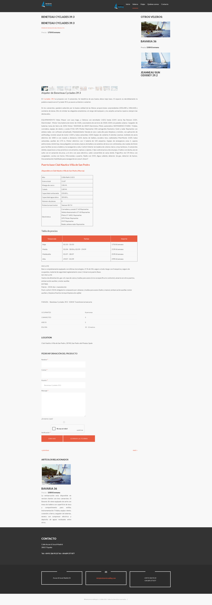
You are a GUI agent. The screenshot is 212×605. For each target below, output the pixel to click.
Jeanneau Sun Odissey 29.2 (150, 74)
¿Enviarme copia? (47, 419)
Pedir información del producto (52, 28)
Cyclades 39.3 (49, 99)
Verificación (46, 432)
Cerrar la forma (79, 439)
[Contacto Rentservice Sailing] (106, 578)
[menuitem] (119, 6)
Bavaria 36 (49, 488)
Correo (44, 370)
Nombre (44, 359)
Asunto (44, 380)
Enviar (52, 439)
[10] (85, 37)
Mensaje (44, 391)
